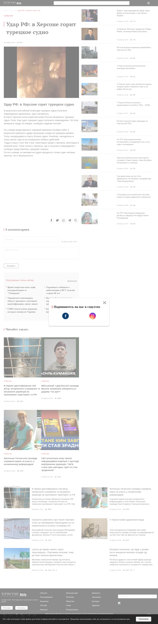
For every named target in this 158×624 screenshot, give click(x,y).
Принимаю (143, 619)
